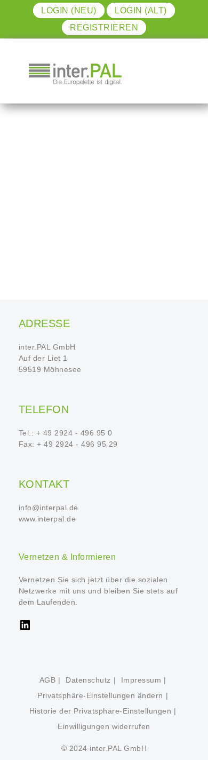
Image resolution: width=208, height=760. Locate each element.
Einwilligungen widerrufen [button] (104, 726)
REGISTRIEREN (104, 27)
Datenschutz (88, 680)
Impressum (141, 680)
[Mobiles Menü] (175, 73)
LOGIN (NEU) (69, 10)
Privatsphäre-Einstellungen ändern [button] (100, 695)
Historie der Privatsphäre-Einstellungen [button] (100, 711)
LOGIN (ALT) (141, 10)
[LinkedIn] (25, 628)
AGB (47, 680)
